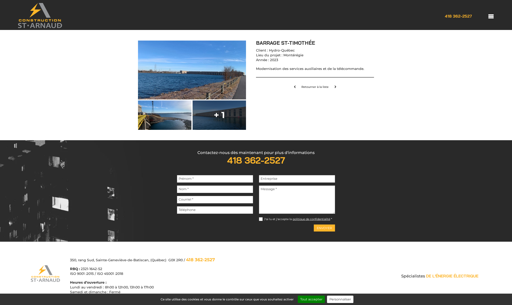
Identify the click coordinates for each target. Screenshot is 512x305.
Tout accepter (311, 299)
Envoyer (324, 228)
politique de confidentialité (311, 219)
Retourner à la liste (315, 87)
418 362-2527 (458, 16)
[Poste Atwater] (335, 87)
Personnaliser (340, 299)
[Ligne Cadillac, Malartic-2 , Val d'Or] (294, 87)
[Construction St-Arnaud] (40, 27)
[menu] (487, 16)
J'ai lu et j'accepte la (298, 219)
